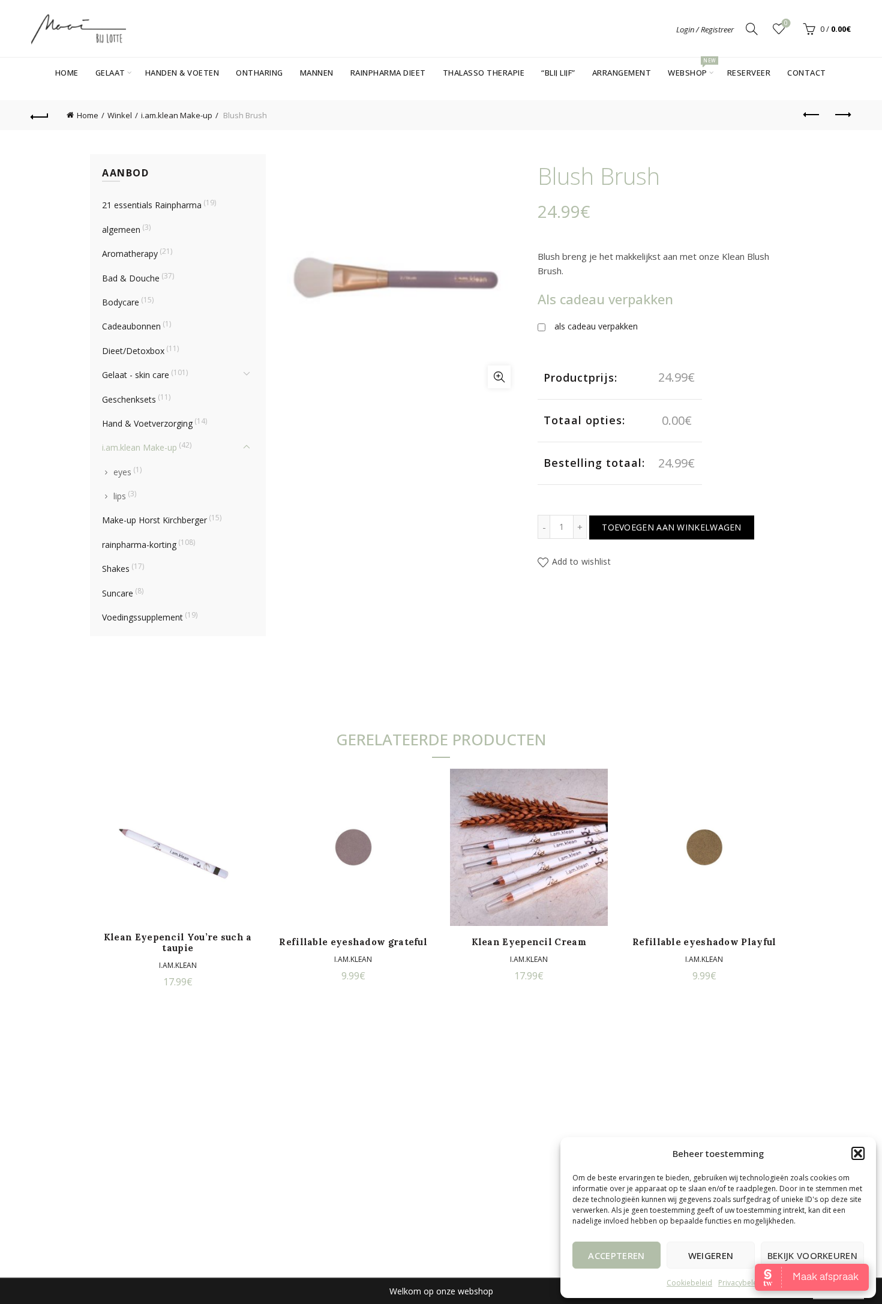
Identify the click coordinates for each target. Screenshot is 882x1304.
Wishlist (786, 23)
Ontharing (259, 72)
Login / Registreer (705, 29)
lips (119, 496)
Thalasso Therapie (484, 72)
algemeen (121, 229)
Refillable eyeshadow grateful (353, 942)
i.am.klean (178, 965)
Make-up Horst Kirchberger (154, 520)
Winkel (119, 115)
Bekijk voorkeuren (812, 1255)
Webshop (691, 68)
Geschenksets (129, 399)
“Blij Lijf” (558, 72)
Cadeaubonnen (131, 326)
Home (67, 72)
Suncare (117, 593)
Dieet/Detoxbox (133, 350)
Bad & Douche (131, 278)
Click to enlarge (499, 376)
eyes (122, 472)
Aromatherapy (130, 253)
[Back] (40, 115)
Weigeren (710, 1255)
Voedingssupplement (142, 617)
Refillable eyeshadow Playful (704, 942)
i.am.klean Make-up (176, 115)
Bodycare (120, 302)
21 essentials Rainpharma (152, 205)
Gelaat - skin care (135, 374)
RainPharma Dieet (388, 72)
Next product (842, 115)
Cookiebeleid (689, 1283)
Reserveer (749, 72)
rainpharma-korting (139, 544)
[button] (858, 1153)
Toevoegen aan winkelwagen (672, 527)
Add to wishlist (581, 562)
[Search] (751, 29)
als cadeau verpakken (596, 326)
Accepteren (616, 1255)
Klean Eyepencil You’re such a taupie (178, 943)
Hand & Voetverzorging (147, 423)
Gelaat (110, 72)
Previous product (812, 115)
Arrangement (622, 72)
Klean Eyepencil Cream (529, 942)
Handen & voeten (182, 72)
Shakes (116, 568)
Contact (806, 72)
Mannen (317, 72)
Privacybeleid (741, 1283)
